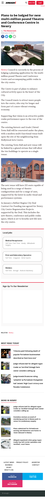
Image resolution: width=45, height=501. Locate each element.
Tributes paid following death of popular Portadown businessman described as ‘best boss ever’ (26, 354)
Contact (35, 465)
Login (40, 3)
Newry (4, 70)
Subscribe (31, 3)
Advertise (36, 462)
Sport (8, 467)
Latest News (9, 462)
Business (8, 465)
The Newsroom (9, 31)
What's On (8, 470)
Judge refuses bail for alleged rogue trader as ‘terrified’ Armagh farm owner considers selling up (27, 367)
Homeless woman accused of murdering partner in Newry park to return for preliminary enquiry (27, 419)
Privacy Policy (22, 462)
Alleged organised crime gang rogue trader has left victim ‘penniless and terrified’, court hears (27, 442)
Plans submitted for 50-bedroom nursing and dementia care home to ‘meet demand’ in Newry (27, 430)
